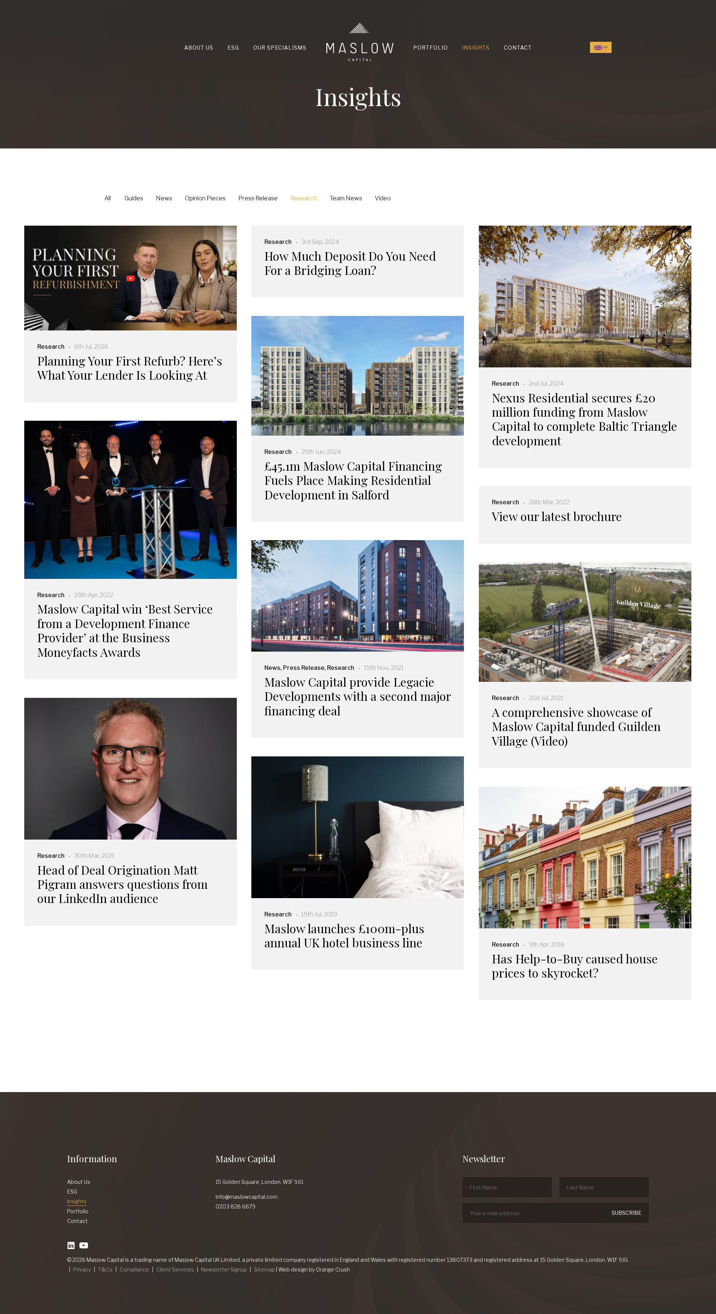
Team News (346, 198)
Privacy (82, 1269)
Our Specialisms (280, 47)
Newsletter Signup (224, 1269)
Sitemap (264, 1269)
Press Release (258, 198)
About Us (198, 47)
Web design (293, 1269)
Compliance (134, 1269)
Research (304, 198)
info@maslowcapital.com (246, 1197)
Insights (476, 47)
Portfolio (430, 47)
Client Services (175, 1269)
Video (383, 198)
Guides (134, 198)
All (107, 198)
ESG (233, 47)
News (164, 198)
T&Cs (105, 1269)
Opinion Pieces (205, 198)
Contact (518, 47)
